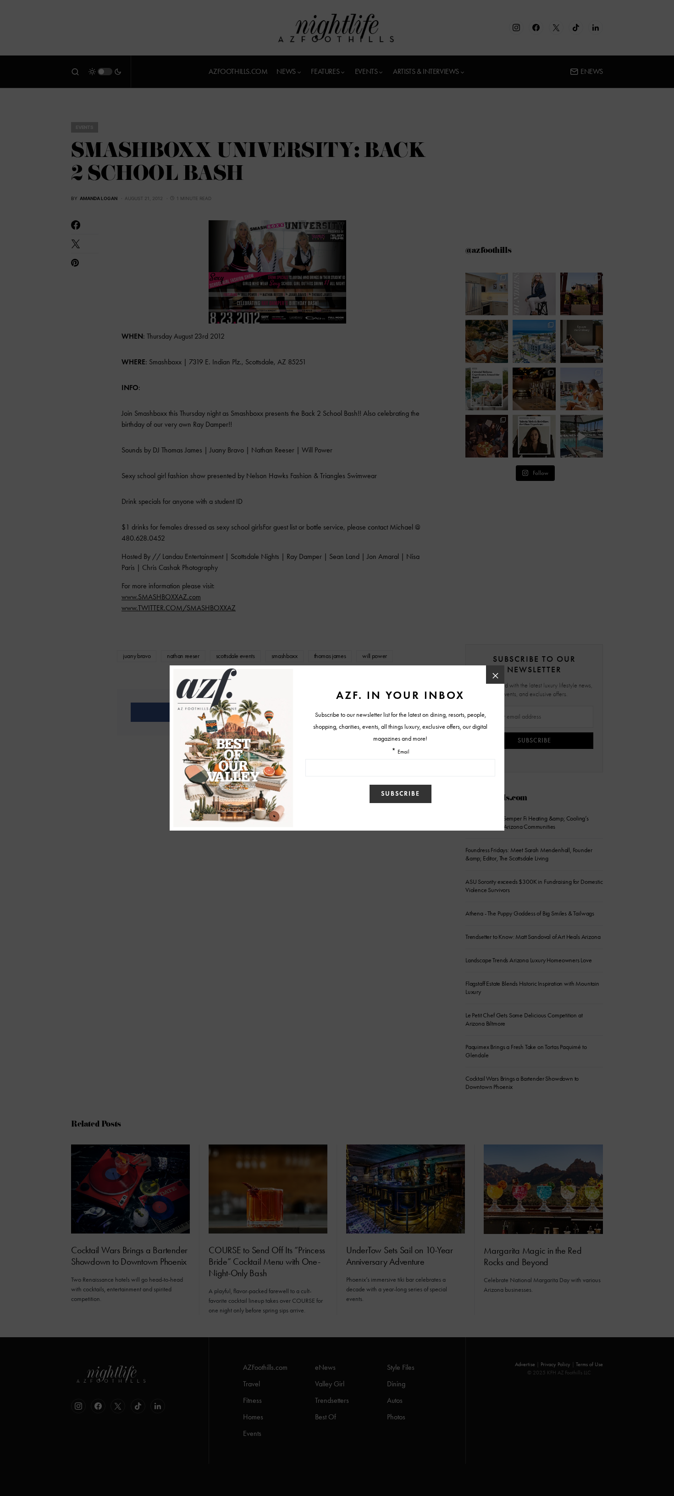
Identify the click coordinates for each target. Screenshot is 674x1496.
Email (403, 752)
